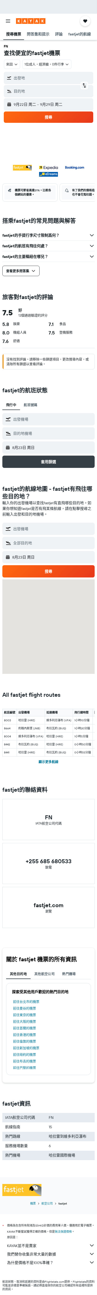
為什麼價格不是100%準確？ (30, 1262)
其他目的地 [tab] (18, 974)
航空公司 (47, 1203)
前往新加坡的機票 (26, 1048)
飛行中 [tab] (11, 405)
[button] (8, 21)
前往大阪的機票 (24, 1021)
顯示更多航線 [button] (48, 762)
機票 (33, 1203)
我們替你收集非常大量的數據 (31, 1254)
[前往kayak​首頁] (30, 21)
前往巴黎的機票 (24, 1068)
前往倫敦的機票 (24, 1041)
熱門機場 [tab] (69, 974)
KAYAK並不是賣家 (21, 1245)
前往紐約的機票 (24, 1054)
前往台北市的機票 (26, 1002)
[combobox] (52, 419)
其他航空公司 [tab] (44, 974)
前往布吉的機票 (24, 1061)
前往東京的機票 (24, 1015)
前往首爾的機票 (24, 1028)
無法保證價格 (63, 1231)
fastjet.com (49, 905)
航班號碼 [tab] (30, 405)
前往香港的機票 (24, 1035)
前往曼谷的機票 (24, 1008)
